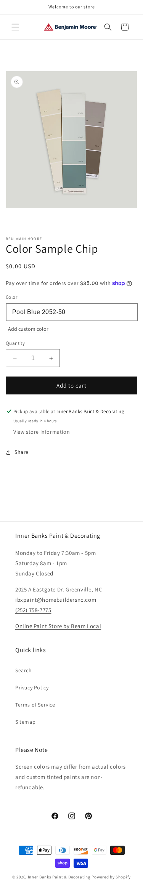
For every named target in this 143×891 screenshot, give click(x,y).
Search (23, 670)
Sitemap (25, 721)
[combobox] (71, 312)
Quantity (15, 343)
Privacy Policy (31, 687)
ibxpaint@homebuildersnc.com (55, 599)
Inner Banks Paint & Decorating (59, 877)
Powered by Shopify (111, 877)
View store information (41, 431)
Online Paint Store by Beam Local (58, 626)
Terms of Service (35, 704)
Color (11, 297)
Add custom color (28, 328)
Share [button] (21, 452)
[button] (15, 27)
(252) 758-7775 (33, 610)
